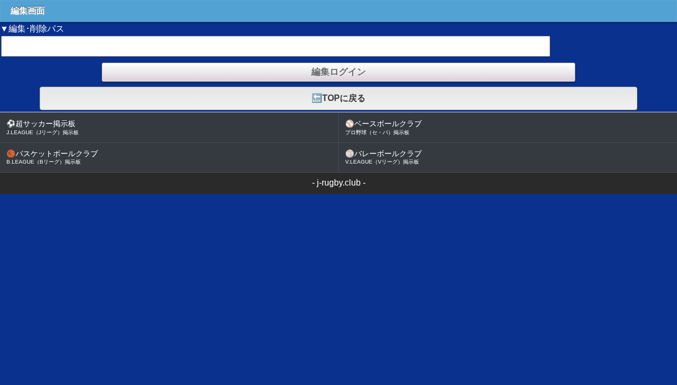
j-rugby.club (339, 182)
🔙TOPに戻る (338, 98)
